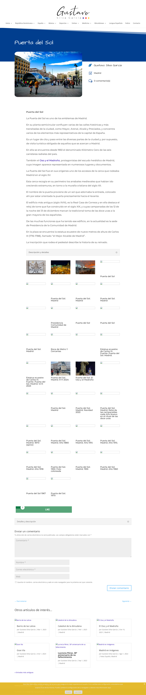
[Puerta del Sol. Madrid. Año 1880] (60, 426)
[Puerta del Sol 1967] (36, 478)
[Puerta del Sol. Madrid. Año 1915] (85, 426)
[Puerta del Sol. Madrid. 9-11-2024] (60, 374)
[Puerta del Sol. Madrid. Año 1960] (110, 452)
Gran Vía (21, 650)
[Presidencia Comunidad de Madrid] (60, 308)
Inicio (8, 23)
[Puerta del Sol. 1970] (60, 478)
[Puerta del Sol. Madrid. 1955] (85, 452)
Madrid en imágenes (109, 650)
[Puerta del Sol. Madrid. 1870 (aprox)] (36, 426)
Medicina (85, 23)
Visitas (74, 23)
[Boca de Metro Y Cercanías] (60, 334)
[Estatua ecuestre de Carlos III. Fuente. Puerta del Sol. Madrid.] (110, 334)
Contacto (136, 23)
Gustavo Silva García (27, 629)
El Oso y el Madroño (108, 626)
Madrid (97, 73)
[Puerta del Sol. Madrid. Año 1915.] (110, 426)
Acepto (68, 692)
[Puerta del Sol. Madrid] (60, 284)
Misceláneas (99, 23)
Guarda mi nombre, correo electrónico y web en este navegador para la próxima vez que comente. (55, 582)
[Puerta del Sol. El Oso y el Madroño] (85, 374)
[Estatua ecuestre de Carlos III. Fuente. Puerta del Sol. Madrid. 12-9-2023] (36, 363)
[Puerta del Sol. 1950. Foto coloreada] (60, 452)
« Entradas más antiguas (24, 672)
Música (51, 23)
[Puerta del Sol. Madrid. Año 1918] (36, 452)
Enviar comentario (119, 588)
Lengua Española (115, 23)
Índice (127, 23)
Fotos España (105, 656)
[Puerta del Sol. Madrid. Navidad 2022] (85, 393)
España (40, 23)
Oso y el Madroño (50, 160)
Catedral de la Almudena (70, 626)
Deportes (62, 23)
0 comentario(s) (102, 81)
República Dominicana (24, 23)
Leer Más (78, 692)
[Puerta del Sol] (110, 261)
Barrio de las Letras (26, 626)
